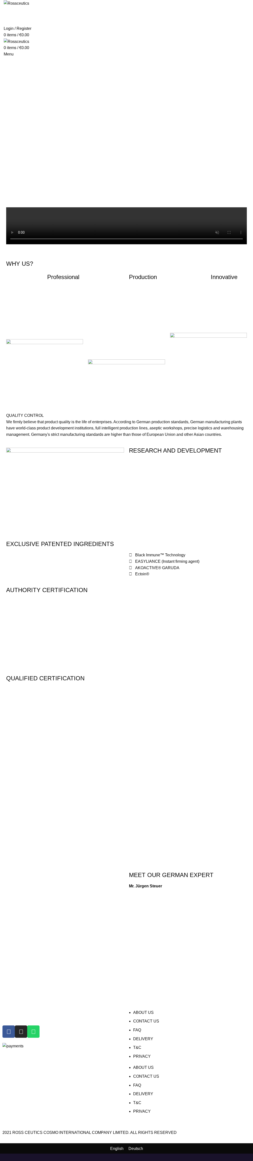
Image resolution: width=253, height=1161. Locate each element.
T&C (137, 1047)
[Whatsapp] (33, 1031)
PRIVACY (142, 1056)
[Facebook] (8, 1031)
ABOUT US (143, 1012)
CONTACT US (146, 1021)
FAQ (137, 1030)
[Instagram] (21, 1031)
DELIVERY (143, 1039)
